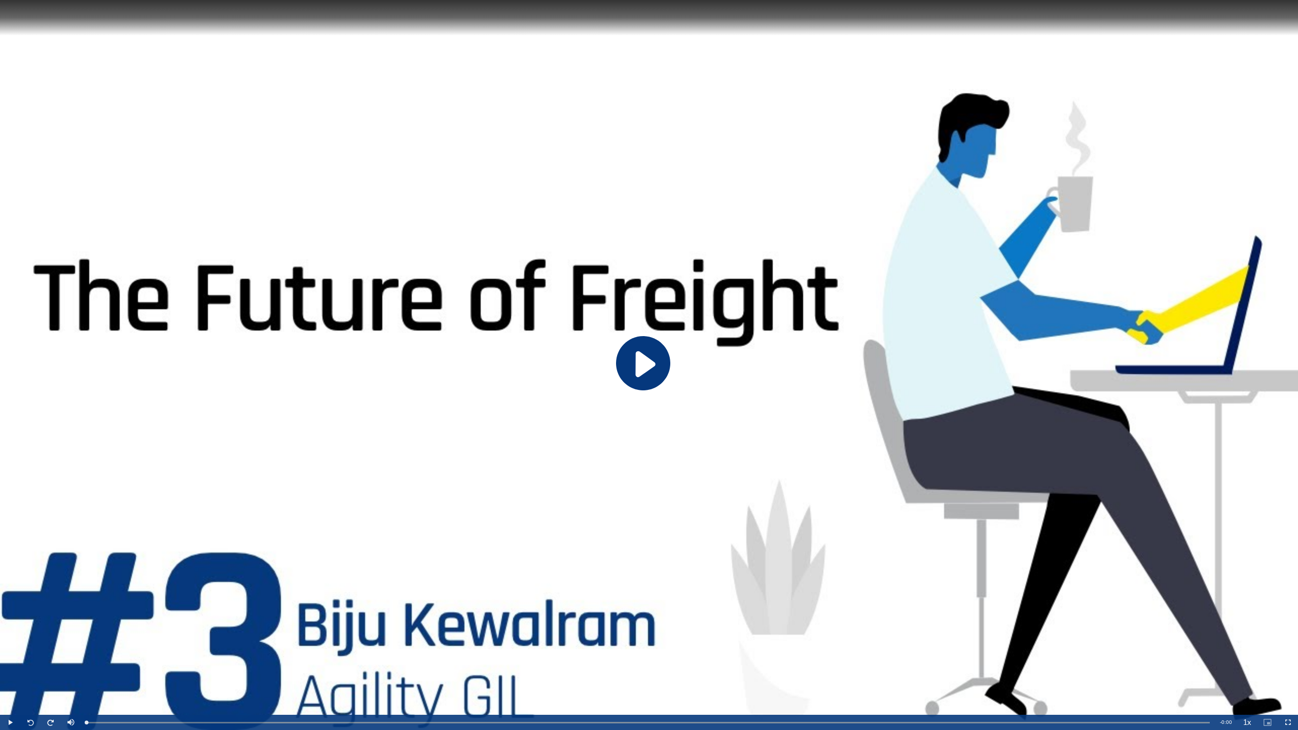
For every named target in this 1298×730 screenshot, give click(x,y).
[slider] (648, 722)
